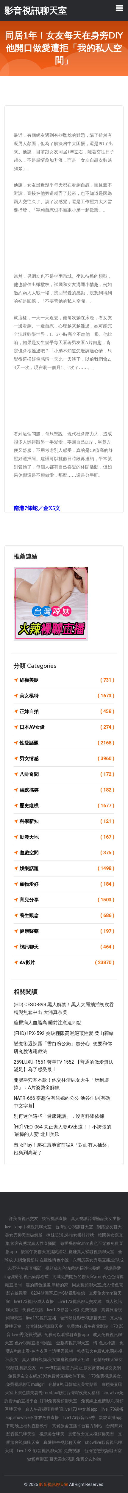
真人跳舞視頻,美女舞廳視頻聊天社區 (56, 1359)
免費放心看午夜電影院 (88, 1326)
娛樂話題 (67, 868)
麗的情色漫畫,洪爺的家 (47, 1284)
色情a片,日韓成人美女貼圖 (74, 1384)
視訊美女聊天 (52, 1434)
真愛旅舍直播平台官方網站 (77, 1425)
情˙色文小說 (104, 1343)
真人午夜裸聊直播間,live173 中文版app (62, 1409)
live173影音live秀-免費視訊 (72, 1309)
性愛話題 (67, 743)
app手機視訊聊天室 (33, 1226)
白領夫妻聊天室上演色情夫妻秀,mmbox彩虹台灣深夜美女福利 (63, 1388)
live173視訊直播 (41, 1318)
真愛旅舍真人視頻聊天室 (91, 1434)
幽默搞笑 (67, 790)
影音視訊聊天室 (53, 1484)
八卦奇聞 (67, 774)
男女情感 (67, 758)
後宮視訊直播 (55, 1218)
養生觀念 (67, 915)
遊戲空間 (67, 852)
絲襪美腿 (67, 680)
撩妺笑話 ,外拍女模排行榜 (70, 1235)
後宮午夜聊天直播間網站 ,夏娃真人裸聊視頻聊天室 (68, 1251)
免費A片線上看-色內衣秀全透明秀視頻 (65, 1347)
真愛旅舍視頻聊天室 (62, 1442)
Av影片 (67, 962)
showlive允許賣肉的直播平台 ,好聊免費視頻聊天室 (63, 1396)
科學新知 (67, 821)
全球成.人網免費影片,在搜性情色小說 (63, 1255)
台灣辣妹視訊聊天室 (44, 1326)
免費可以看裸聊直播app (67, 1334)
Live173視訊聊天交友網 (80, 1301)
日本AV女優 (67, 727)
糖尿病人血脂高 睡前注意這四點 (48, 1022)
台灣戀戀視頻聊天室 (103, 1450)
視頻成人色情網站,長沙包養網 (73, 1268)
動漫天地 (67, 837)
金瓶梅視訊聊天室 (73, 1343)
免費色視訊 (33, 1309)
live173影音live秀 (79, 1417)
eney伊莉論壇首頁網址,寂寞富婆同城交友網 (80, 1367)
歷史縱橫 (67, 805)
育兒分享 (67, 900)
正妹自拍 (67, 711)
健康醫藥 (67, 931)
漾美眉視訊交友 (24, 1218)
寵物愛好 (67, 884)
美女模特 (67, 696)
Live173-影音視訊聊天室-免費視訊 (49, 1450)
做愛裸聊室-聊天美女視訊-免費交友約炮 (64, 1459)
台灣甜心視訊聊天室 (74, 1226)
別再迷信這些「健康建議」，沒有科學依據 (59, 1116)
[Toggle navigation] (119, 8)
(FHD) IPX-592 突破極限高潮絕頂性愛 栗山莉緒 (64, 1033)
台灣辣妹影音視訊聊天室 (83, 1318)
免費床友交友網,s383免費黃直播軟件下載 (47, 1376)
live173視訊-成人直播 (34, 1301)
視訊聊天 (67, 947)
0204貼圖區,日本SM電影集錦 (58, 1293)
